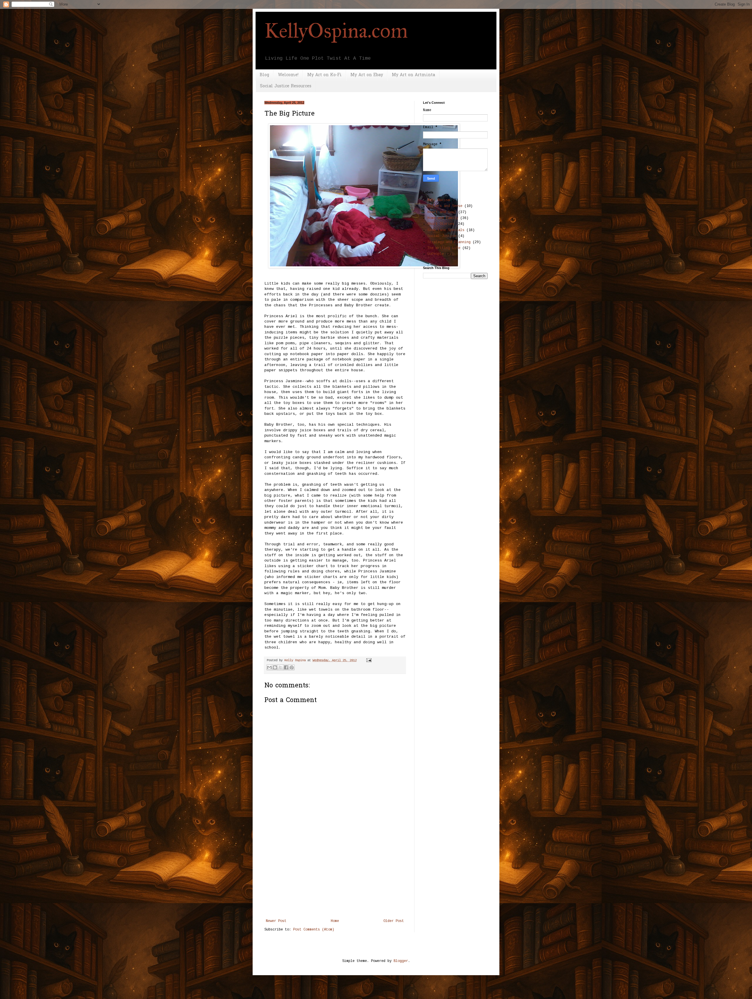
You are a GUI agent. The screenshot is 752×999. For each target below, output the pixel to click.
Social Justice (441, 236)
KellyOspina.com (336, 30)
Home (335, 921)
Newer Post (276, 921)
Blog (264, 75)
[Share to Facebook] (286, 667)
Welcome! (288, 75)
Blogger (401, 961)
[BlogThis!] (275, 667)
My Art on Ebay (366, 75)
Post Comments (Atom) (313, 930)
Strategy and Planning (449, 242)
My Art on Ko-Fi (324, 75)
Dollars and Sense (444, 206)
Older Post (393, 921)
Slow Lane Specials (445, 230)
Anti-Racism (438, 200)
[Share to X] (280, 667)
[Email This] (269, 667)
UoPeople (435, 254)
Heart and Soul (441, 212)
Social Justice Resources (285, 86)
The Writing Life (443, 248)
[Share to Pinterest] (292, 667)
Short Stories (440, 224)
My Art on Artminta (413, 75)
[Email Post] (368, 660)
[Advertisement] (335, 875)
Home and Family (442, 218)
